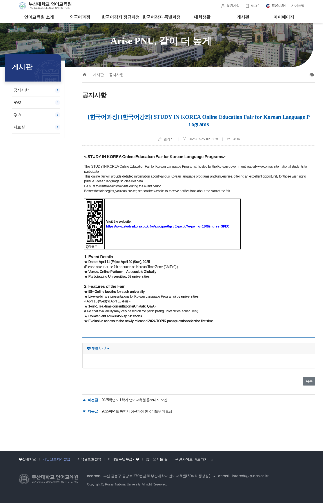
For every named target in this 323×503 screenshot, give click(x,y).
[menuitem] (39, 17)
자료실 (19, 127)
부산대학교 (27, 459)
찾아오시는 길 (156, 459)
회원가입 (233, 5)
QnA (17, 114)
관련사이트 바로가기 (191, 459)
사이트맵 (297, 5)
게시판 (98, 75)
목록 (309, 381)
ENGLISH (279, 5)
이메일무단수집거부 (123, 459)
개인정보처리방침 (57, 459)
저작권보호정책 (89, 459)
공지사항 (21, 90)
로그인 (255, 5)
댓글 (97, 348)
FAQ (17, 102)
